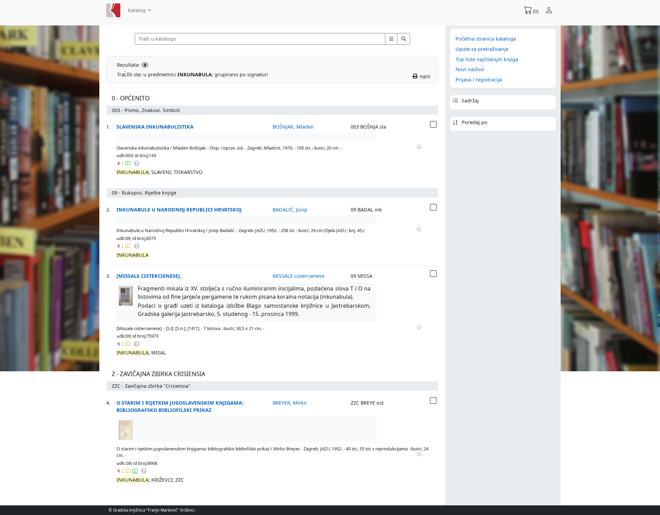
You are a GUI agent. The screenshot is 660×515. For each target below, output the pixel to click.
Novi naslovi (469, 69)
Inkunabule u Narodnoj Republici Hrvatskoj (179, 209)
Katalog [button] (137, 10)
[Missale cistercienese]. (149, 276)
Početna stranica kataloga (485, 38)
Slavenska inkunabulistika (155, 126)
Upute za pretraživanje (481, 49)
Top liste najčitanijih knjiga (486, 59)
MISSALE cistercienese (298, 276)
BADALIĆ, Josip (290, 209)
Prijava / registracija (478, 79)
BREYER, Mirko (290, 402)
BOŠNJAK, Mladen (293, 126)
